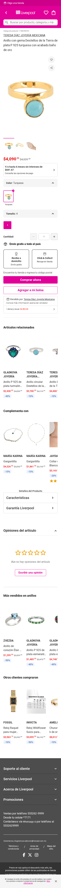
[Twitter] (30, 855)
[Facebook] (24, 855)
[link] (13, 366)
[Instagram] (36, 855)
